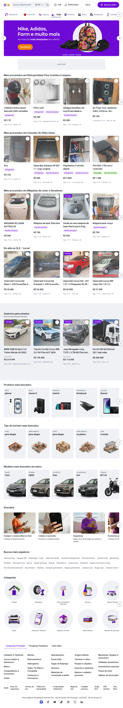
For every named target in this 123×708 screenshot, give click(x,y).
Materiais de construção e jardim (60, 673)
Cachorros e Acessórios (33, 676)
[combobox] (31, 5)
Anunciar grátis (110, 5)
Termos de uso (29, 688)
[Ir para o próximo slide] (120, 102)
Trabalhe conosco (84, 688)
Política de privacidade (41, 688)
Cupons (46, 14)
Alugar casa (99, 568)
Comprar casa (87, 568)
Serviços (55, 668)
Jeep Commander (52, 558)
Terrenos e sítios (82, 659)
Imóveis (71, 14)
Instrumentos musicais (108, 666)
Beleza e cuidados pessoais (83, 673)
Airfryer (52, 563)
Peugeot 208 (22, 558)
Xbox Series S (30, 568)
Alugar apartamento (72, 568)
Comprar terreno (112, 568)
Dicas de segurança (14, 688)
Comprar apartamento (54, 568)
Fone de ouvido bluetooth (13, 568)
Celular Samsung (40, 563)
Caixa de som (73, 563)
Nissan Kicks (114, 558)
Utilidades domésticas (108, 662)
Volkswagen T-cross (36, 558)
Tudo (58, 14)
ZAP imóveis (106, 688)
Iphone (29, 563)
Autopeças (98, 14)
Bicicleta (40, 568)
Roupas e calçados (83, 664)
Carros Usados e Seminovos (11, 660)
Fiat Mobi (7, 563)
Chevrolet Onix (9, 558)
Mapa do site (74, 688)
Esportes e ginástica (84, 668)
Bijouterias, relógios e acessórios (108, 656)
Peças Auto (56, 659)
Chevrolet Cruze (19, 563)
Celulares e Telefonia (13, 655)
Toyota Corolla (102, 558)
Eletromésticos (34, 659)
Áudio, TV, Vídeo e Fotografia (36, 669)
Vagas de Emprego (59, 664)
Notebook (84, 563)
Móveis (31, 655)
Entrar (88, 5)
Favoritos (31, 14)
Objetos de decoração (108, 675)
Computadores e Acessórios (11, 672)
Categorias (13, 14)
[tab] (15, 646)
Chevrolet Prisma (88, 558)
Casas (6, 678)
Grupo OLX (96, 688)
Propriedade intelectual (58, 688)
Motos (7, 666)
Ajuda (6, 688)
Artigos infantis (82, 655)
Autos (84, 14)
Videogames (33, 664)
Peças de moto (105, 671)
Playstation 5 (61, 563)
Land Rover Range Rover (70, 558)
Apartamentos (57, 655)
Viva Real (115, 688)
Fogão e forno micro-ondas (100, 563)
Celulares (114, 14)
